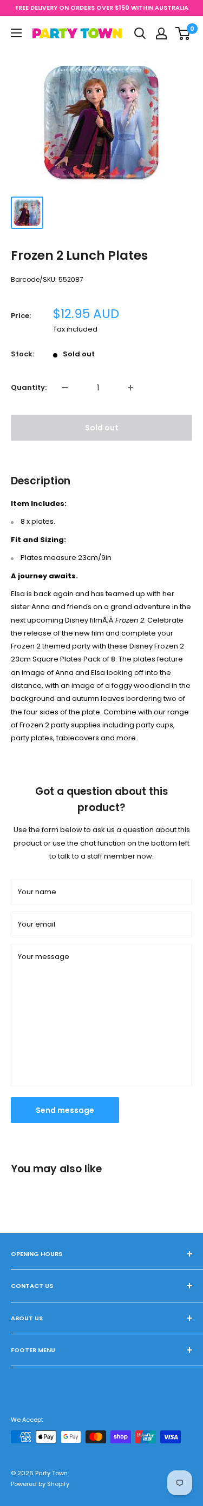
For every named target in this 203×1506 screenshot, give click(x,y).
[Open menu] (16, 33)
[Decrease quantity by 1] (65, 387)
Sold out (102, 427)
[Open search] (140, 33)
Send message (65, 1110)
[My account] (161, 33)
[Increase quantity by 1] (130, 387)
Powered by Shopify (40, 1484)
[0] (183, 33)
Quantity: (29, 387)
